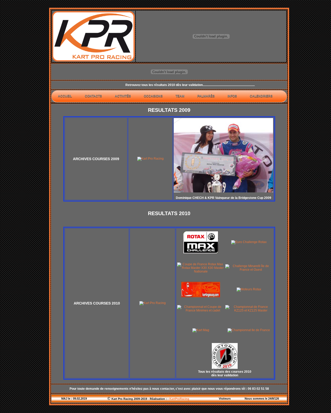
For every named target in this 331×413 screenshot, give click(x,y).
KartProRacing (179, 398)
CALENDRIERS (261, 96)
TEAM (180, 96)
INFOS (232, 96)
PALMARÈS (206, 96)
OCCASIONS (153, 96)
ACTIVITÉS (123, 96)
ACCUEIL (65, 96)
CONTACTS (93, 96)
